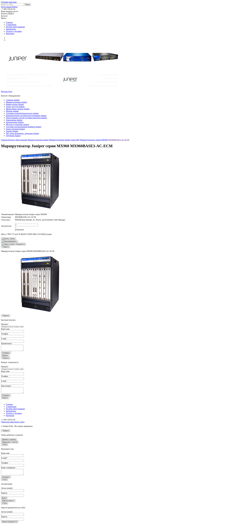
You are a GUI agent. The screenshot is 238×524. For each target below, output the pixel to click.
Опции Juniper (12, 131)
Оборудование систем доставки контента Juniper (26, 118)
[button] (4, 91)
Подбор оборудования (15, 27)
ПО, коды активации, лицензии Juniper (22, 133)
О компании (11, 25)
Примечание (6, 343)
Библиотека (11, 29)
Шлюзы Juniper (12, 111)
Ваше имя (5, 329)
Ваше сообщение (8, 468)
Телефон (4, 334)
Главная (9, 22)
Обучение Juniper (13, 136)
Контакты (10, 33)
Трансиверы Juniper (14, 120)
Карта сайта (19, 422)
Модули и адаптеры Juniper (17, 124)
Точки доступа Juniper (15, 107)
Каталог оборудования (17, 140)
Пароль (4, 493)
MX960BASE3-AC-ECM (118, 140)
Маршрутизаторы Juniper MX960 (94, 140)
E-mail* (4, 458)
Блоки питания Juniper (15, 129)
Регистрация (6, 7)
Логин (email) (6, 488)
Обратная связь (7, 422)
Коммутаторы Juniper (15, 104)
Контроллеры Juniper (15, 122)
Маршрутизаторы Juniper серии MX (64, 140)
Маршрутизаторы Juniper (16, 102)
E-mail (3, 339)
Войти (15, 7)
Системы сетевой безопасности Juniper (22, 113)
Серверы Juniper (13, 100)
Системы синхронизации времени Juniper (23, 127)
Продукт (4, 324)
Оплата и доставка (14, 31)
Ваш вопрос (6, 386)
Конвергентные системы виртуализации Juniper (26, 116)
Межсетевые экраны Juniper (18, 109)
